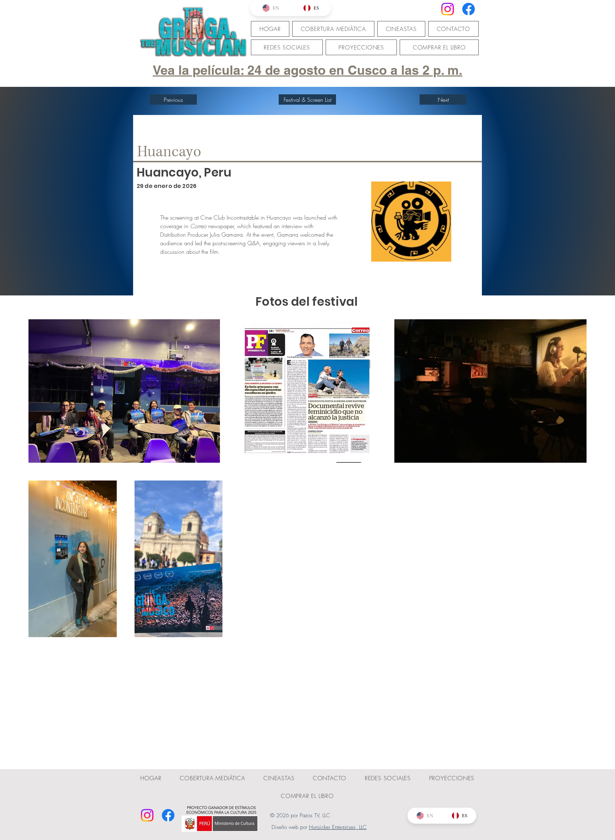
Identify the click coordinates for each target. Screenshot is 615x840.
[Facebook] (468, 9)
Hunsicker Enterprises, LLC (338, 827)
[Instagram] (447, 9)
